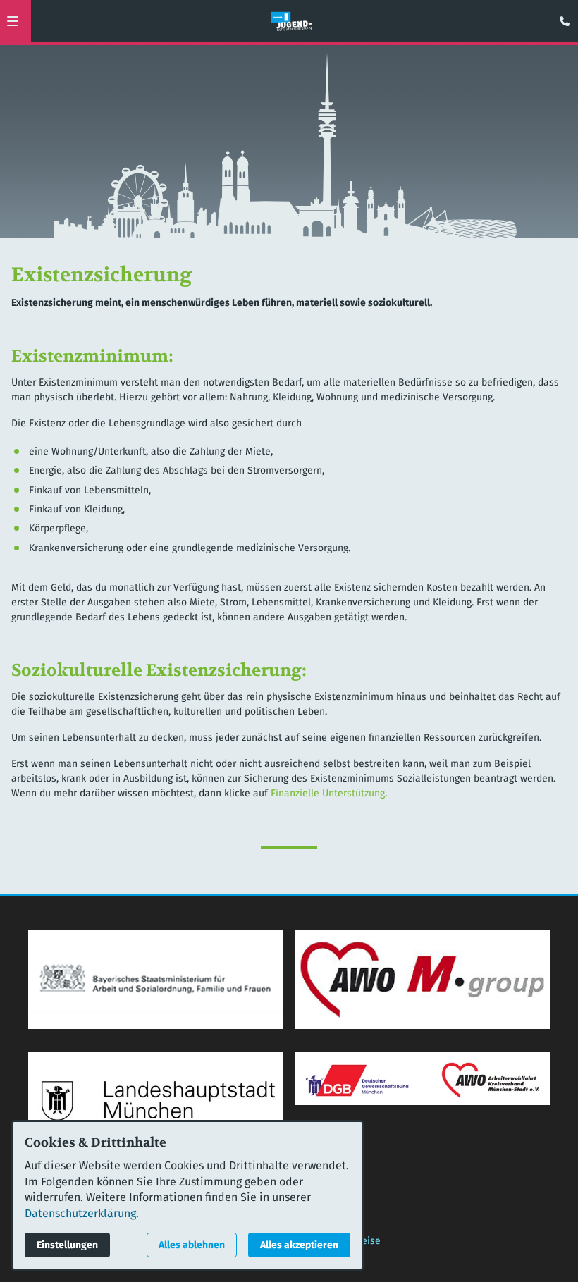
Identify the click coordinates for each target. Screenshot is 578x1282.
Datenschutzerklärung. (82, 1213)
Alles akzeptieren (299, 1245)
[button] (12, 21)
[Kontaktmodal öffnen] (561, 17)
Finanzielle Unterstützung (328, 793)
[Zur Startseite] (291, 21)
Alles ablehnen (192, 1245)
